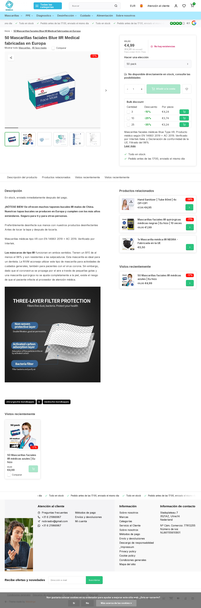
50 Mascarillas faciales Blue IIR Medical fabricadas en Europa (47, 31)
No (87, 603)
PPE (28, 15)
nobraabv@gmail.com (55, 521)
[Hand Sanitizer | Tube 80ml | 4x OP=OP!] (128, 204)
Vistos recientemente (87, 177)
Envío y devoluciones (132, 538)
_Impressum (126, 547)
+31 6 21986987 (51, 517)
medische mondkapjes (56, 402)
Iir (39, 402)
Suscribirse (94, 580)
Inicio (7, 31)
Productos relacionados (56, 177)
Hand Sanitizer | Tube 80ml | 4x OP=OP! (157, 201)
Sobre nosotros (125, 15)
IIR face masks (39, 48)
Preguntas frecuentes (55, 512)
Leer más (130, 146)
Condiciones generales (132, 560)
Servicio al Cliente (130, 525)
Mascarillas (12, 15)
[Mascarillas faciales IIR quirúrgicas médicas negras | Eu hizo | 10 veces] (128, 224)
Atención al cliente (158, 5)
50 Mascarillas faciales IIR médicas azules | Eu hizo (159, 277)
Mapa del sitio (127, 564)
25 (132, 124)
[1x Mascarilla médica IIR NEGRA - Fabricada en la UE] (128, 244)
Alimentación (105, 15)
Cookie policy (127, 555)
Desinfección (65, 15)
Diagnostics (43, 15)
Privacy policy (127, 551)
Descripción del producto (22, 177)
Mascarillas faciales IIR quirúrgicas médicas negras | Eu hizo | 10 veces (160, 221)
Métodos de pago (85, 512)
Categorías (125, 521)
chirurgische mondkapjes (20, 402)
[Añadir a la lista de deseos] (36, 424)
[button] (106, 90)
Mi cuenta (81, 521)
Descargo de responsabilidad (136, 542)
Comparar (61, 48)
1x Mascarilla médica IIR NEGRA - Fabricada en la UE (158, 241)
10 (132, 118)
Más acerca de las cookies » (116, 603)
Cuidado (85, 15)
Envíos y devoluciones (88, 517)
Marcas (123, 517)
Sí (74, 603)
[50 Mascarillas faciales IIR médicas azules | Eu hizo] (128, 280)
